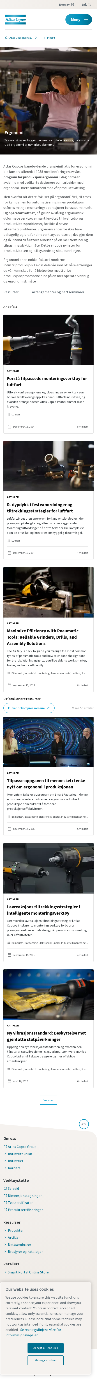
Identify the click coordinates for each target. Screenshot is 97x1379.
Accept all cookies (45, 1348)
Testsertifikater (20, 1202)
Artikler (14, 1237)
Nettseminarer (19, 1244)
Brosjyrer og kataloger (25, 1251)
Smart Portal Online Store (28, 1272)
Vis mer (48, 1100)
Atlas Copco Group (22, 1146)
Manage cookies (46, 1360)
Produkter (16, 1230)
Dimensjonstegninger (25, 1195)
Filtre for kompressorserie (26, 708)
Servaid (13, 1188)
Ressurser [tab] (10, 292)
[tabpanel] (48, 704)
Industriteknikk (20, 1154)
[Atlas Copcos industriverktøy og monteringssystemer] (38, 38)
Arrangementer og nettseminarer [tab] (58, 292)
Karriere (14, 1168)
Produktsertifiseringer (25, 1209)
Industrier (15, 1160)
